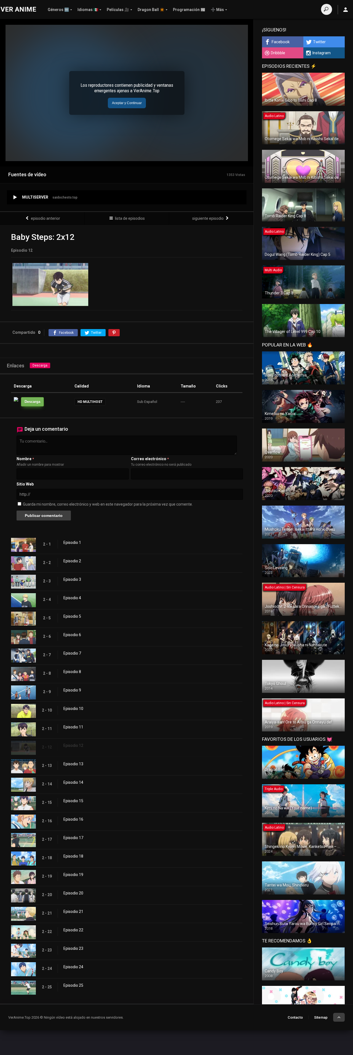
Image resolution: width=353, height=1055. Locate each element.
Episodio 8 (72, 671)
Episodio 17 (73, 838)
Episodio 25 (73, 985)
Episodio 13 (73, 764)
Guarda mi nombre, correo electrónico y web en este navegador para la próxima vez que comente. (108, 504)
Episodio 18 (73, 856)
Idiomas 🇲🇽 (87, 9)
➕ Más (217, 9)
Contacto (295, 1017)
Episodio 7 (72, 653)
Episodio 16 (73, 819)
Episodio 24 (73, 967)
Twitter (319, 41)
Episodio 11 (73, 727)
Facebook (281, 41)
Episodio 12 (73, 745)
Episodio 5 (72, 616)
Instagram (321, 52)
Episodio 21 (73, 911)
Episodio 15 (73, 801)
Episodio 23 (73, 948)
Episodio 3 (72, 579)
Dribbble (278, 52)
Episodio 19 (73, 874)
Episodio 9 (72, 690)
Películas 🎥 (118, 9)
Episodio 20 (73, 893)
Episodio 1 (72, 542)
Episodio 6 (72, 635)
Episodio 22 (73, 930)
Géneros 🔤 (58, 9)
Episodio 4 (72, 598)
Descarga (40, 365)
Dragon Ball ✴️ (151, 9)
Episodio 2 (72, 561)
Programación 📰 (189, 9)
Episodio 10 (73, 708)
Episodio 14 (73, 782)
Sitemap (321, 1017)
